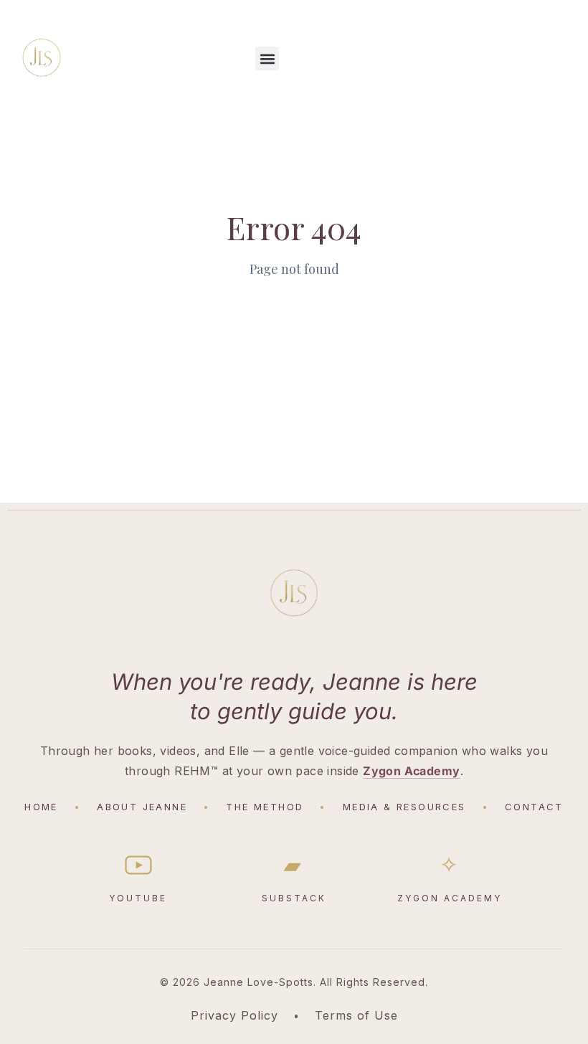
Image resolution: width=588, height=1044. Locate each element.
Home (41, 806)
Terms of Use (356, 1015)
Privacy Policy (234, 1015)
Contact (534, 806)
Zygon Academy (411, 771)
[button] (267, 58)
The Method (264, 806)
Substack (294, 878)
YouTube (138, 898)
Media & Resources (404, 806)
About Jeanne (142, 806)
